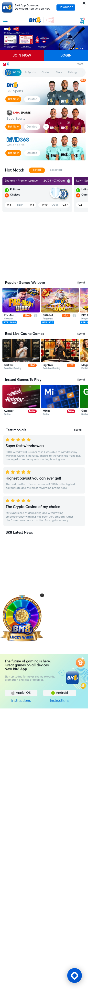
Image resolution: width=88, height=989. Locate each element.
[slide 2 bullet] (71, 48)
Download (66, 7)
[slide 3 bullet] (73, 48)
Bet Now (13, 99)
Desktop (32, 99)
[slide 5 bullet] (80, 48)
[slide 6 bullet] (82, 48)
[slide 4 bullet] (77, 48)
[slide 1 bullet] (69, 48)
